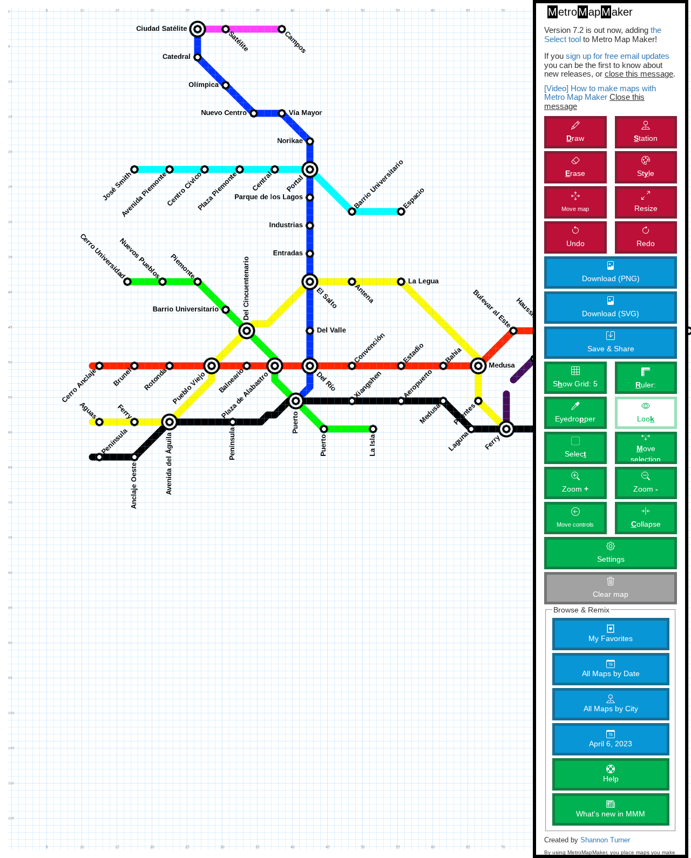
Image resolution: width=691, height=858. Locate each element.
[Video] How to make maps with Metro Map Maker (600, 93)
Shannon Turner (605, 840)
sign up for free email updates (617, 55)
